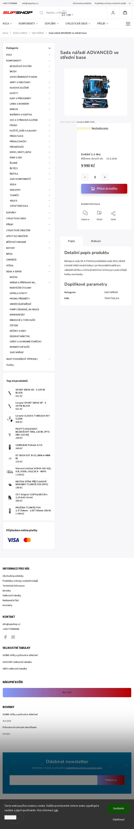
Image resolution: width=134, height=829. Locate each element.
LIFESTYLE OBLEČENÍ (17, 236)
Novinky (7, 590)
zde (56, 810)
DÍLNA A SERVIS (14, 271)
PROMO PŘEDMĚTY (20, 298)
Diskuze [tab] (96, 241)
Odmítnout (119, 819)
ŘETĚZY (14, 168)
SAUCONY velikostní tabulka (17, 662)
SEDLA (13, 184)
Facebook (5, 637)
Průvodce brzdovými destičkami (19, 727)
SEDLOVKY (15, 190)
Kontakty (7, 605)
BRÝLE (9, 254)
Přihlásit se (111, 780)
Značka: (86, 122)
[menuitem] (9, 24)
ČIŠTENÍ (14, 325)
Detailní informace (90, 204)
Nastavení (10, 817)
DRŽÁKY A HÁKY (18, 331)
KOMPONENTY (13, 60)
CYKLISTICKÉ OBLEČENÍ (18, 230)
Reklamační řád (10, 600)
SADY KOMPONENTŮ (20, 179)
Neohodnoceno (100, 128)
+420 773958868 (11, 629)
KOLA (9, 55)
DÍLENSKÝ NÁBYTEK (20, 336)
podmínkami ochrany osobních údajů (84, 767)
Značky (10, 365)
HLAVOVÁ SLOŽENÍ (19, 88)
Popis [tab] (71, 241)
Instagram (13, 637)
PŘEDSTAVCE (16, 136)
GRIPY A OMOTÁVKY (20, 82)
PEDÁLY (13, 125)
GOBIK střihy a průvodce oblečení (20, 655)
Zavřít (121, 225)
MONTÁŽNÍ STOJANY (20, 288)
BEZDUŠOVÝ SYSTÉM (21, 66)
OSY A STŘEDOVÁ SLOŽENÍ (24, 120)
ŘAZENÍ (13, 163)
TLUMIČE (14, 195)
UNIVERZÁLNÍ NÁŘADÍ (20, 304)
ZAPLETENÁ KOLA (19, 206)
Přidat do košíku (107, 189)
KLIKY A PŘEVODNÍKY (20, 98)
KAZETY (14, 93)
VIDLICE (13, 200)
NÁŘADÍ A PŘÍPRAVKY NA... (23, 282)
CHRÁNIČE (11, 259)
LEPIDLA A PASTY (18, 293)
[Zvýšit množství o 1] (105, 177)
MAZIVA (14, 277)
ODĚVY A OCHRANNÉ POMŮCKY (26, 341)
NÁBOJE (14, 109)
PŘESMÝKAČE (17, 147)
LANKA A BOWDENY (19, 104)
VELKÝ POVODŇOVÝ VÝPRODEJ (22, 359)
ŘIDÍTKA (14, 174)
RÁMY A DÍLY (16, 157)
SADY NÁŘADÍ (16, 352)
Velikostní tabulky (12, 595)
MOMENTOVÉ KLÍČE (20, 347)
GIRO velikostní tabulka (15, 668)
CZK (68, 15)
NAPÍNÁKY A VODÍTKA (21, 114)
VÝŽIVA (9, 265)
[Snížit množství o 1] (85, 177)
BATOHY (10, 248)
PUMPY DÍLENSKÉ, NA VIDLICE (24, 309)
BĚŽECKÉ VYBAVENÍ (16, 242)
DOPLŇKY (11, 212)
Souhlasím (118, 808)
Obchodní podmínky (82, 3)
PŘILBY (9, 224)
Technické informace (14, 586)
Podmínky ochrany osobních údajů (110, 3)
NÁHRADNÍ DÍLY (17, 314)
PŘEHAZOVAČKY (18, 141)
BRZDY (13, 71)
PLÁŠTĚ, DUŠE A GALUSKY (23, 130)
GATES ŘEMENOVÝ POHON (23, 77)
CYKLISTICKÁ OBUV (16, 218)
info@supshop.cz (11, 624)
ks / (67, 692)
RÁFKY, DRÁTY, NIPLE (20, 152)
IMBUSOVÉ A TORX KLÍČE (22, 320)
